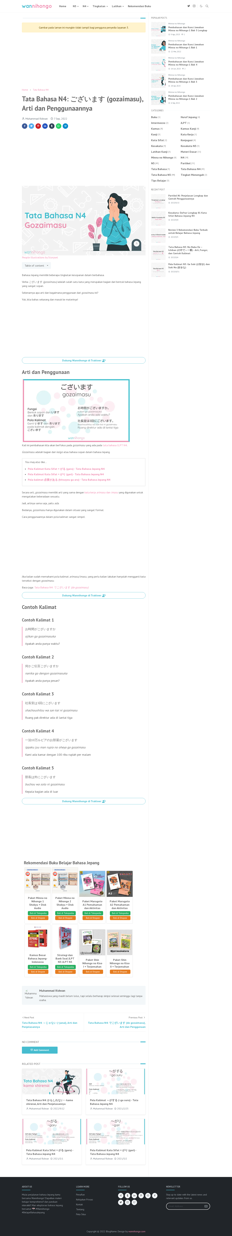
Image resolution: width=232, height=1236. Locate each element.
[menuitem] (62, 6)
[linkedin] (134, 1195)
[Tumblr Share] (52, 126)
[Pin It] (38, 126)
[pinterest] (141, 1195)
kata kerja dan (101, 492)
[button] (84, 360)
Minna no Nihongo (176, 23)
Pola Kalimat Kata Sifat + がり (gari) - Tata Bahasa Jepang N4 (66, 474)
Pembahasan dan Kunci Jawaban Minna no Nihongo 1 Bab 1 (186, 46)
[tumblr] (127, 1195)
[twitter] (188, 6)
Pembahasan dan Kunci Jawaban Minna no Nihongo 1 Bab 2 (186, 97)
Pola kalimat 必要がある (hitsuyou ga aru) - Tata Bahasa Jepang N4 (69, 479)
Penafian (80, 1194)
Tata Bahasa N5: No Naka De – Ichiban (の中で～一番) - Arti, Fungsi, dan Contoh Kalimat (188, 250)
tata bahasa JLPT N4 (115, 445)
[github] (134, 1202)
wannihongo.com (136, 1231)
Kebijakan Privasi (84, 1199)
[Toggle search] (207, 6)
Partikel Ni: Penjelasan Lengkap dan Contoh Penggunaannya (188, 197)
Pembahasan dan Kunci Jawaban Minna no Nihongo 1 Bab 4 (186, 63)
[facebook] (154, 1195)
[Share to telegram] (65, 126)
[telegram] (120, 1195)
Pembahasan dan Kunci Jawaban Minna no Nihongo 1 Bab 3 (186, 80)
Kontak (79, 1204)
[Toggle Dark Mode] (201, 6)
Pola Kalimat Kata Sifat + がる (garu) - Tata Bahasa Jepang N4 (66, 468)
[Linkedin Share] (45, 126)
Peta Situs (81, 1214)
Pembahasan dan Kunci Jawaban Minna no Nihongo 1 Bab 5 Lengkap (187, 29)
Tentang (80, 1209)
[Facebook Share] (24, 126)
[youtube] (148, 1195)
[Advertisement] (84, 60)
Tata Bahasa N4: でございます (61, 587)
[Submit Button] (206, 1206)
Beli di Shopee (38, 918)
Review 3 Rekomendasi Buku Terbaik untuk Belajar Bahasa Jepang (188, 231)
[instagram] (194, 6)
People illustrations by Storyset (40, 257)
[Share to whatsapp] (58, 126)
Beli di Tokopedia (38, 913)
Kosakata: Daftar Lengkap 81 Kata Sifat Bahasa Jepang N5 (187, 214)
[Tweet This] (31, 126)
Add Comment (41, 1050)
